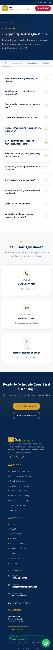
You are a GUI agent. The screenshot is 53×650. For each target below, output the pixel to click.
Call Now (44, 8)
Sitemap (13, 563)
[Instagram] (16, 456)
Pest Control (15, 510)
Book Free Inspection (18, 603)
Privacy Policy (16, 558)
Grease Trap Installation (20, 486)
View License (18, 629)
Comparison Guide (18, 548)
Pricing (46, 63)
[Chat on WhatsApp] (46, 643)
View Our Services (26, 415)
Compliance (32, 63)
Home (4, 23)
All (6, 63)
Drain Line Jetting (17, 505)
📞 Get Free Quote (26, 406)
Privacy (25, 649)
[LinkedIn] (23, 456)
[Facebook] (10, 456)
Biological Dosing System (20, 476)
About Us (14, 529)
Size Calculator (16, 543)
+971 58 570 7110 (44, 2)
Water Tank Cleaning (19, 500)
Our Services (15, 534)
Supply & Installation (18, 481)
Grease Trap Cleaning (19, 471)
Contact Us (14, 553)
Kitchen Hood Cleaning (19, 495)
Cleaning (17, 63)
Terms (16, 649)
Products (13, 539)
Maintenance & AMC (18, 491)
